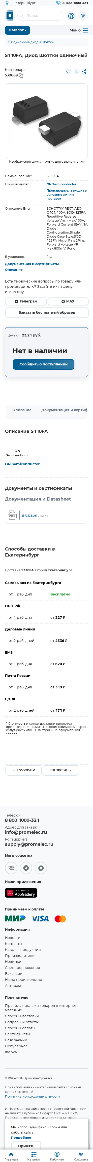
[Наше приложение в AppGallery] (21, 894)
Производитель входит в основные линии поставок (67, 194)
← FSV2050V (23, 770)
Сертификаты (17, 1034)
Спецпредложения (22, 968)
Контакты (13, 944)
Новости (13, 938)
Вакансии (14, 974)
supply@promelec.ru (29, 844)
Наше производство (23, 980)
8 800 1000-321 (22, 820)
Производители (20, 956)
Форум (11, 1052)
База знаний (16, 1040)
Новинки (13, 962)
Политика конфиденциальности (32, 1096)
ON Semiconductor (61, 184)
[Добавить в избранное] (68, 71)
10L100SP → (60, 770)
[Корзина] (83, 16)
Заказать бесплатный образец (47, 312)
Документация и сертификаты (32, 264)
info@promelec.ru (26, 832)
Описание (14, 270)
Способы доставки (22, 1016)
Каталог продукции (23, 950)
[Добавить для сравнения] (76, 71)
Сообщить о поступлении (44, 364)
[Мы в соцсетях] (11, 868)
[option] (46, 121)
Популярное (16, 1046)
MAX (70, 301)
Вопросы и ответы (22, 1022)
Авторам (13, 986)
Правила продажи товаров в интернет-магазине (41, 1008)
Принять (26, 1146)
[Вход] (71, 16)
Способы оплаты (20, 1028)
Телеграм (28, 301)
